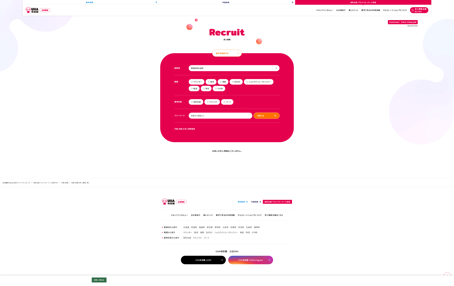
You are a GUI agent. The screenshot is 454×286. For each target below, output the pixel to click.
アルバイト (213, 102)
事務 (224, 81)
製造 (195, 88)
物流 (207, 88)
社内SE (237, 81)
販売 (212, 81)
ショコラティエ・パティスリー (260, 81)
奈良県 (241, 227)
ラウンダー (197, 81)
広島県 (249, 227)
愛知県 (218, 227)
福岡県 (257, 227)
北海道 (186, 227)
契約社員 (197, 102)
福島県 (202, 227)
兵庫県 (233, 227)
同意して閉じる (99, 280)
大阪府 (225, 227)
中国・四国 (64, 183)
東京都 (210, 227)
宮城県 (194, 227)
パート (228, 102)
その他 (220, 88)
